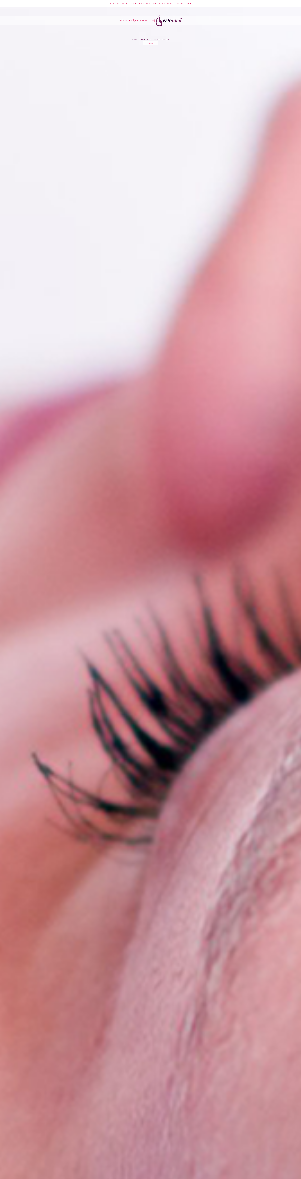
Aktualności (179, 3)
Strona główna (115, 3)
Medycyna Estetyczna (129, 3)
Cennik (154, 3)
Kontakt (188, 3)
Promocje (162, 3)
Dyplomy (170, 3)
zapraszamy (150, 43)
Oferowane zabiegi (144, 3)
